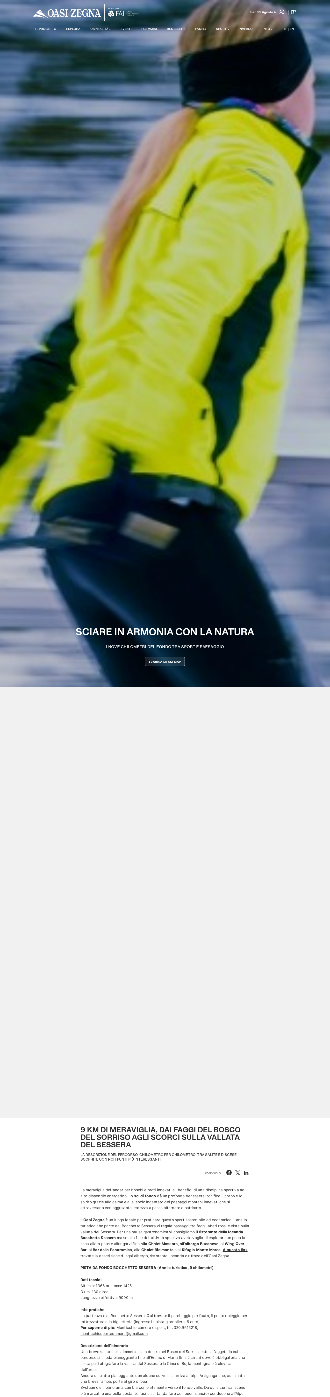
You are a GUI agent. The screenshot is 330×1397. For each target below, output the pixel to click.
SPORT (221, 29)
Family (200, 29)
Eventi (126, 29)
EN (292, 29)
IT (285, 29)
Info (266, 29)
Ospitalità (99, 29)
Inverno (246, 29)
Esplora (73, 29)
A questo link (235, 1250)
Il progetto (45, 29)
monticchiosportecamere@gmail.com (114, 1333)
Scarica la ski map (165, 661)
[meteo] (282, 12)
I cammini (149, 29)
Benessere (176, 29)
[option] (165, 559)
